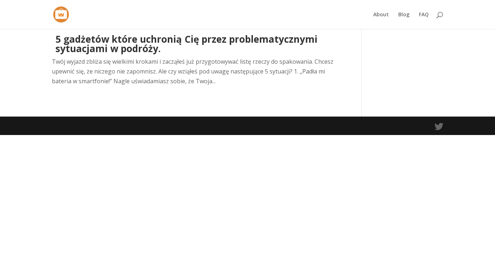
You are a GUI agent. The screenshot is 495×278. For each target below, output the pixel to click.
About (381, 15)
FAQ (424, 15)
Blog (403, 15)
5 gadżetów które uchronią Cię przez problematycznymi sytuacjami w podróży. (186, 44)
